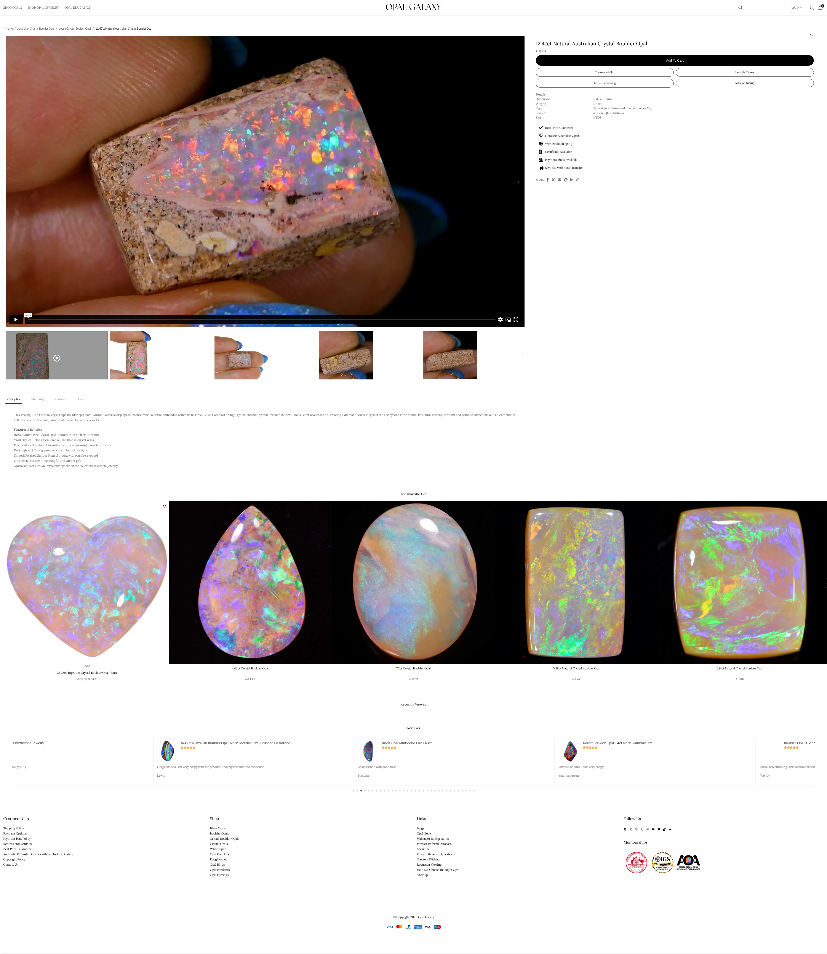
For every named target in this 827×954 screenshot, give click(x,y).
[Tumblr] (641, 829)
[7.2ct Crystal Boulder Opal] (413, 582)
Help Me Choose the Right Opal (438, 870)
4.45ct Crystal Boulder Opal (250, 668)
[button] (812, 35)
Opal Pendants (219, 870)
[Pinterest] (647, 829)
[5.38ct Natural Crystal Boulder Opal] (576, 582)
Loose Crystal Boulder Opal (75, 28)
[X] (630, 829)
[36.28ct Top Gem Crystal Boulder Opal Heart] (87, 582)
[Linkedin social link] (572, 180)
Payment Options (15, 833)
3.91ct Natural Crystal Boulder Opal (740, 668)
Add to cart (675, 60)
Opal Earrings (219, 875)
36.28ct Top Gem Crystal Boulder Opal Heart (87, 673)
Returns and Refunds (17, 844)
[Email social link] (559, 180)
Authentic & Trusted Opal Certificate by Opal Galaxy (38, 854)
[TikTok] (664, 829)
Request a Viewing (429, 864)
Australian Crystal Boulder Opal (35, 28)
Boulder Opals (219, 833)
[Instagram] (636, 829)
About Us (423, 849)
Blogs (420, 828)
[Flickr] (670, 829)
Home (9, 28)
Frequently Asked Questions (436, 854)
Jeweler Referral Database (434, 844)
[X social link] (553, 180)
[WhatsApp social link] (578, 180)
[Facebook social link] (547, 180)
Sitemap (422, 875)
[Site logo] (414, 7)
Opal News (424, 833)
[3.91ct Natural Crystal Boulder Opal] (740, 582)
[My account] (812, 7)
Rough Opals (218, 859)
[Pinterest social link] (566, 180)
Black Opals (218, 828)
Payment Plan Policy (16, 839)
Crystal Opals (218, 844)
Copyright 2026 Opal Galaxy (415, 917)
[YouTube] (653, 829)
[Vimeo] (658, 829)
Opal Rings (217, 864)
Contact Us (10, 864)
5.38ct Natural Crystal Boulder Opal (576, 668)
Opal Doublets (219, 854)
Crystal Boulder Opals (224, 839)
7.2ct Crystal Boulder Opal (413, 668)
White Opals (218, 849)
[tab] (13, 399)
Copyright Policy (14, 859)
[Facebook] (625, 829)
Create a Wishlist (428, 859)
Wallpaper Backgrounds (433, 839)
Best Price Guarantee (17, 849)
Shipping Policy (13, 828)
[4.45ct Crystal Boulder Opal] (250, 582)
